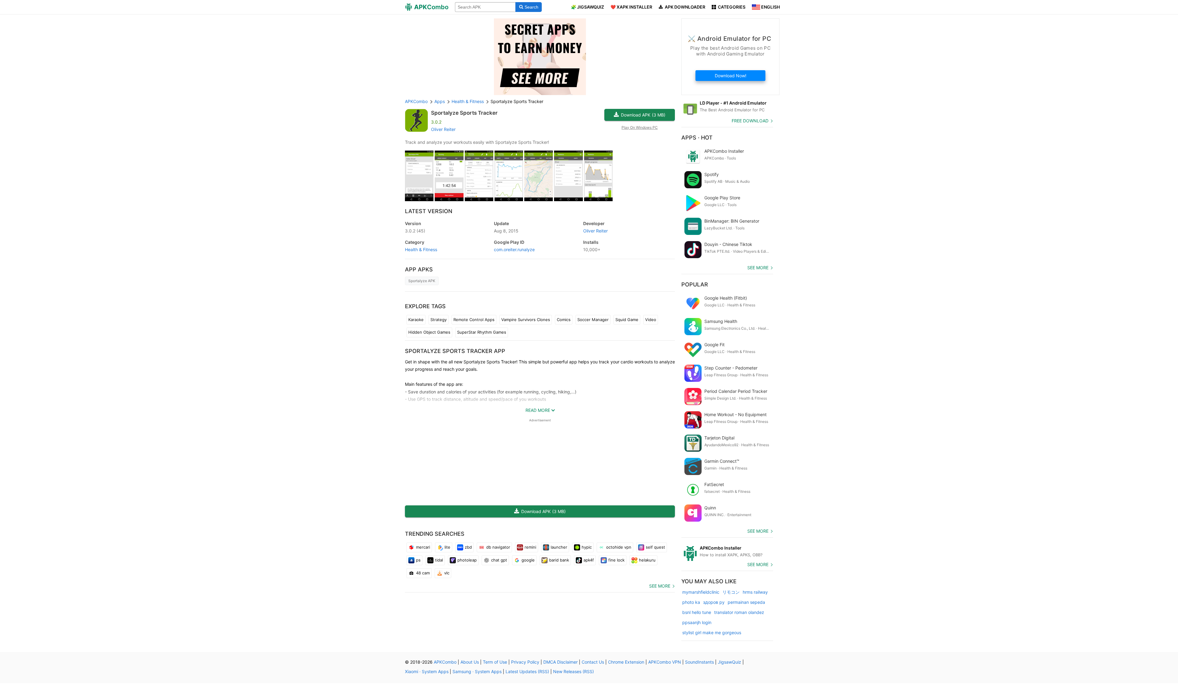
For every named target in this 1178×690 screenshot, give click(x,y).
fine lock (616, 560)
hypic (587, 547)
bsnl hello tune (696, 612)
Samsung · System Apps (477, 671)
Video (650, 319)
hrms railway (755, 592)
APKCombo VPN (664, 662)
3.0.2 (415, 230)
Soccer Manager (593, 319)
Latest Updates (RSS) (527, 671)
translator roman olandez (739, 612)
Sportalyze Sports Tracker (464, 113)
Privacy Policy (525, 662)
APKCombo (416, 101)
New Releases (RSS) (573, 671)
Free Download (750, 120)
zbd (468, 547)
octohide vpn (618, 547)
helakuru (647, 560)
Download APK (643, 114)
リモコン (731, 592)
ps (418, 560)
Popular (694, 284)
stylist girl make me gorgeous (711, 632)
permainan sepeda (746, 602)
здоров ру (714, 602)
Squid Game (626, 319)
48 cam (423, 572)
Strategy (438, 319)
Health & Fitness (421, 249)
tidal (439, 560)
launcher (559, 547)
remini (530, 547)
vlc (446, 572)
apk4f (588, 560)
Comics (564, 319)
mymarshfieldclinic (700, 592)
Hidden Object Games (429, 332)
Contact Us (593, 662)
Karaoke (416, 319)
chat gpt (499, 560)
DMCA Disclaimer (560, 662)
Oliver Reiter (443, 129)
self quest (655, 547)
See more (659, 585)
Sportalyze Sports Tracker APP (455, 351)
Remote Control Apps (474, 319)
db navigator (498, 547)
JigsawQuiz (729, 662)
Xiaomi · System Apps (426, 671)
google (528, 560)
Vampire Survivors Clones (525, 319)
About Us (469, 662)
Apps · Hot (697, 137)
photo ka (691, 602)
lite (447, 547)
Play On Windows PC (640, 127)
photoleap (467, 560)
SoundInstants (699, 662)
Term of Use (495, 662)
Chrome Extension (626, 662)
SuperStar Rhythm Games (481, 332)
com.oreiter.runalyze (514, 249)
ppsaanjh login (696, 622)
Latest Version (428, 211)
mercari (423, 547)
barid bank (559, 560)
